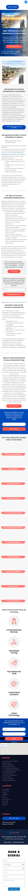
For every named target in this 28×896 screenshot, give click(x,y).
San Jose (5, 798)
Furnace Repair (7, 777)
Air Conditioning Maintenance (11, 770)
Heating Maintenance (8, 766)
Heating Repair (6, 763)
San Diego (5, 801)
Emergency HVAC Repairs (10, 761)
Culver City (5, 791)
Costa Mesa (9, 51)
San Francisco (6, 800)
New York (5, 803)
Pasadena (5, 794)
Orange (4, 793)
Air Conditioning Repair (9, 772)
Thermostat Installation (9, 775)
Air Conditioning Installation (10, 768)
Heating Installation (8, 765)
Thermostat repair (8, 773)
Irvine (4, 796)
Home (3, 51)
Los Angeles (5, 789)
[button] (26, 2)
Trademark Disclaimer (18, 842)
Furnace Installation (8, 779)
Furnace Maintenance (9, 780)
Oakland (4, 805)
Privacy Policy (7, 842)
